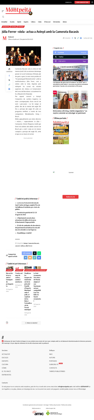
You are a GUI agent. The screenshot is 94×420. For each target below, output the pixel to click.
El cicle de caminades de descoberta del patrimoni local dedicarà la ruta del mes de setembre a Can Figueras (27, 228)
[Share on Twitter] (75, 38)
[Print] (80, 38)
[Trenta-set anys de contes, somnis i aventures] (19, 268)
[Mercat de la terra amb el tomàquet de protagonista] (9, 268)
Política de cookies (66, 405)
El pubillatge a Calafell (24, 233)
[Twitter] (70, 57)
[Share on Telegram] (25, 257)
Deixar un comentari (32, 323)
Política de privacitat (54, 405)
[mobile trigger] (3, 11)
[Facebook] (70, 52)
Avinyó (26, 243)
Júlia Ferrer (29, 246)
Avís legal (46, 405)
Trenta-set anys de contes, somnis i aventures (19, 277)
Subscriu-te (70, 197)
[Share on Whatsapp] (39, 253)
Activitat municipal (31, 270)
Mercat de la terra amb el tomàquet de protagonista (9, 279)
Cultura (14, 26)
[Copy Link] (78, 38)
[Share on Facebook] (72, 38)
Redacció (11, 37)
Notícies (21, 26)
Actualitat (6, 26)
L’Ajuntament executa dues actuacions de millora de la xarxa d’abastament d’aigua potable (25, 220)
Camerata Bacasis (33, 243)
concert (17, 246)
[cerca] (48, 16)
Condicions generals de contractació (33, 405)
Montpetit (19, 270)
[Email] (30, 257)
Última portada (60, 118)
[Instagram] (70, 61)
